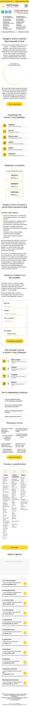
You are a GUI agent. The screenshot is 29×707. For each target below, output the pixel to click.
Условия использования (15, 704)
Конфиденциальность (6, 704)
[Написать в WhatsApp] (2, 11)
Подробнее (25, 583)
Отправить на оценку (14, 341)
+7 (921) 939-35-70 (21, 11)
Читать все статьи (14, 457)
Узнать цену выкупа (14, 104)
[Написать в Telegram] (6, 11)
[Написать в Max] (9, 11)
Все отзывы (14, 547)
